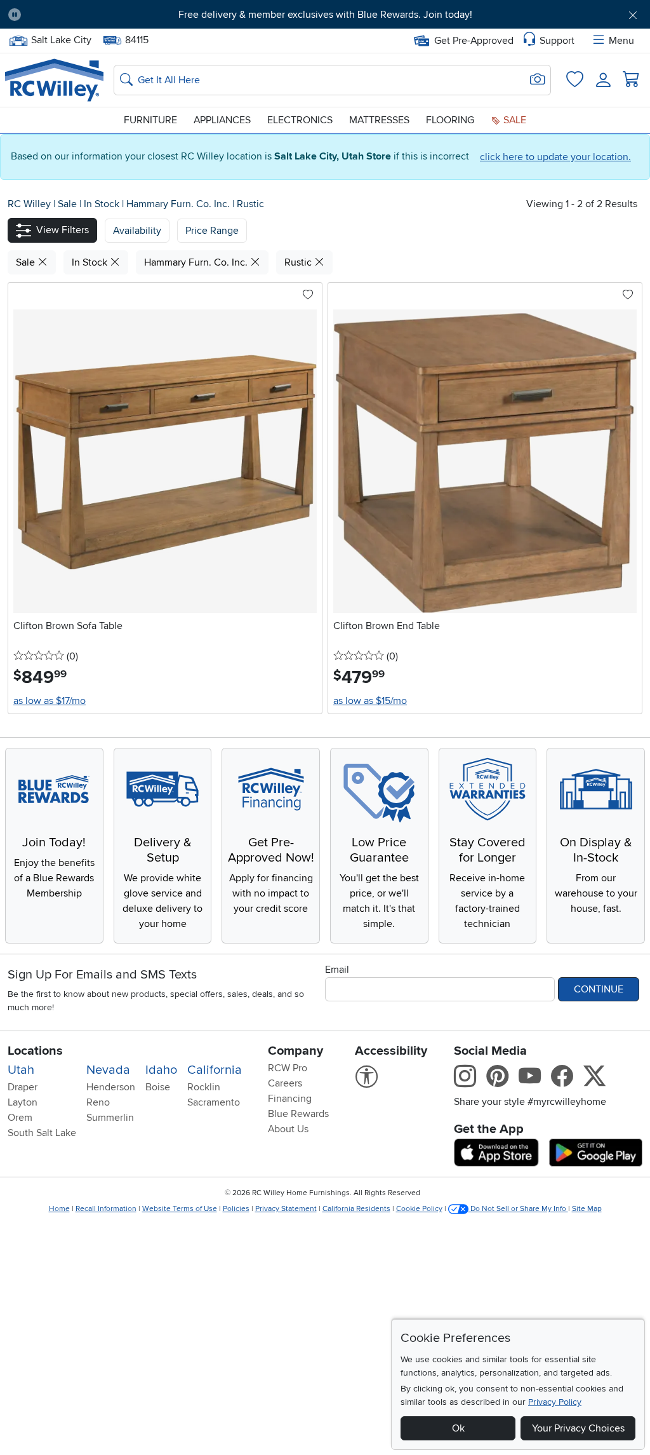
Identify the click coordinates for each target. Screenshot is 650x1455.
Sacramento (213, 1102)
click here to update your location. (555, 157)
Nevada (108, 1070)
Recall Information (106, 1209)
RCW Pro (287, 1068)
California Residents (356, 1209)
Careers (285, 1083)
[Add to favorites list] (308, 295)
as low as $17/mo (49, 700)
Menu (621, 40)
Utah (21, 1070)
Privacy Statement (286, 1209)
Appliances (222, 120)
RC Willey (29, 204)
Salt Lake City (60, 38)
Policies (236, 1209)
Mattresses (379, 120)
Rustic (250, 204)
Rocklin (203, 1087)
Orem (20, 1117)
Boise (157, 1087)
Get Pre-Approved (474, 40)
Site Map (587, 1209)
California (214, 1070)
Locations (35, 1051)
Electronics (300, 120)
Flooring (450, 120)
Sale (513, 120)
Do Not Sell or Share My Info (518, 1209)
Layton (22, 1102)
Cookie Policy (419, 1209)
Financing (290, 1098)
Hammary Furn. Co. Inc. (179, 204)
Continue (598, 989)
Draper (22, 1087)
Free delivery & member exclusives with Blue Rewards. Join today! (325, 14)
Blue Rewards (298, 1113)
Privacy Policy (554, 1402)
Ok (458, 1428)
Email (337, 969)
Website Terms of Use (179, 1209)
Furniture (150, 120)
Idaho (161, 1070)
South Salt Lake (42, 1133)
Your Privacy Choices (578, 1428)
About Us (288, 1129)
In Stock (103, 204)
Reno (98, 1102)
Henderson (110, 1087)
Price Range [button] (212, 230)
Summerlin (110, 1117)
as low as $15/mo (370, 700)
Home (59, 1209)
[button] (81, 14)
